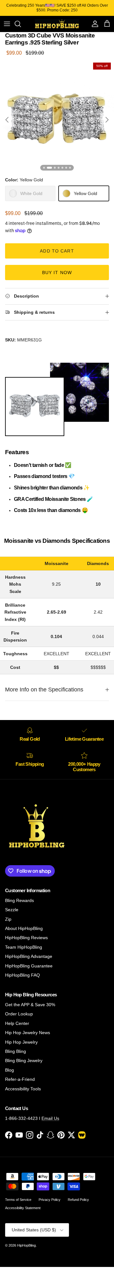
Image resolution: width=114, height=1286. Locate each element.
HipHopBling (26, 1245)
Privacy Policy (49, 1200)
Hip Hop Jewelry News (27, 1032)
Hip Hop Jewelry (21, 1042)
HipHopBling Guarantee (29, 965)
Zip (8, 919)
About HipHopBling (24, 928)
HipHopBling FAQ (22, 975)
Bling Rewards (19, 900)
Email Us (50, 1118)
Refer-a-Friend (20, 1079)
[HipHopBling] (57, 24)
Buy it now (57, 272)
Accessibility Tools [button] (23, 1088)
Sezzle (11, 909)
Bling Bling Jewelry (23, 1060)
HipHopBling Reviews (26, 937)
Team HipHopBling (23, 947)
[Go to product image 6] (66, 168)
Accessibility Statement (23, 1208)
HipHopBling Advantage (28, 956)
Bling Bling (15, 1051)
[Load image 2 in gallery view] (57, 116)
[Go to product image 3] (55, 168)
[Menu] (7, 24)
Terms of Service (18, 1200)
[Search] (21, 24)
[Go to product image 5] (62, 168)
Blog (9, 1070)
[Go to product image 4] (59, 168)
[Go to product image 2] (49, 168)
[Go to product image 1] (44, 168)
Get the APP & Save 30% (30, 1004)
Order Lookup (19, 1013)
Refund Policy (78, 1200)
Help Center (17, 1023)
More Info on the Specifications (44, 689)
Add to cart (57, 250)
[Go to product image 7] (70, 168)
